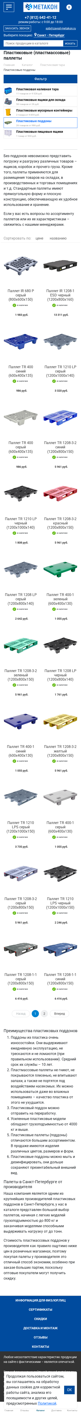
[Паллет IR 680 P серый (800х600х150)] (21, 265)
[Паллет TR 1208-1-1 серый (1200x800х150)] (21, 949)
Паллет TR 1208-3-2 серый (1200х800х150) (20, 903)
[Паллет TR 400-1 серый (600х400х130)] (60, 797)
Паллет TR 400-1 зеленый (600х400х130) (60, 599)
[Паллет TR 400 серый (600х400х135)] (21, 417)
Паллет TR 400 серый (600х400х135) (21, 447)
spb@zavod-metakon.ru (61, 28)
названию (58, 238)
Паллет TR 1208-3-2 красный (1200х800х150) (60, 523)
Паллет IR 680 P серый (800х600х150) (21, 295)
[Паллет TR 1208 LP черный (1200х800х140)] (60, 645)
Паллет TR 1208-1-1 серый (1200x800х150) (20, 979)
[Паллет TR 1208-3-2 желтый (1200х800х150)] (60, 721)
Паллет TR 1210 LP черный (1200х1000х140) (21, 523)
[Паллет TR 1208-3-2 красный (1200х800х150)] (60, 493)
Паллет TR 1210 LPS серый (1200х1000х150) (21, 827)
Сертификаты (40, 1309)
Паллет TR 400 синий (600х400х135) (21, 371)
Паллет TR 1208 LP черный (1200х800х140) (60, 675)
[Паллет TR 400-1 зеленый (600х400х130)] (60, 569)
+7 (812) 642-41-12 (40, 17)
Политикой (47, 1403)
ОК (69, 1390)
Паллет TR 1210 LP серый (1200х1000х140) (60, 371)
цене (39, 238)
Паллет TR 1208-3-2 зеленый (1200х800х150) (20, 675)
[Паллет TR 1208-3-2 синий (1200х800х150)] (60, 417)
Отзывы (40, 1337)
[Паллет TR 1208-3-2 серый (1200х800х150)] (21, 873)
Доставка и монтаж (40, 1328)
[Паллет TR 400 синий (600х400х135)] (21, 341)
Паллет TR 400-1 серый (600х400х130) (60, 827)
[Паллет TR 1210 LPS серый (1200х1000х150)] (21, 797)
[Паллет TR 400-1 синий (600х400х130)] (21, 721)
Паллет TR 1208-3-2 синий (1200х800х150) (60, 447)
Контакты (40, 1346)
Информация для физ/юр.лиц (41, 1300)
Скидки (40, 1319)
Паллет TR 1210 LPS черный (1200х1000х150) (60, 903)
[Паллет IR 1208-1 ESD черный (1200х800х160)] (60, 265)
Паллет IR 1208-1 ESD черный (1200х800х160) (60, 295)
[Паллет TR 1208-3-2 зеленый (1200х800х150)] (21, 645)
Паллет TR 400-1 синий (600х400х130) (20, 751)
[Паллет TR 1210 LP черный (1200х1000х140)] (21, 493)
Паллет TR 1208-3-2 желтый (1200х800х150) (60, 751)
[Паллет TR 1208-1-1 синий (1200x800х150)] (60, 949)
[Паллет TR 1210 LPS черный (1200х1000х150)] (60, 873)
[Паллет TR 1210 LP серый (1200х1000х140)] (60, 341)
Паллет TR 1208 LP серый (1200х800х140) (21, 599)
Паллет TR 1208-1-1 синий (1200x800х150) (60, 979)
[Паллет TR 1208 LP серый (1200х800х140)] (21, 569)
